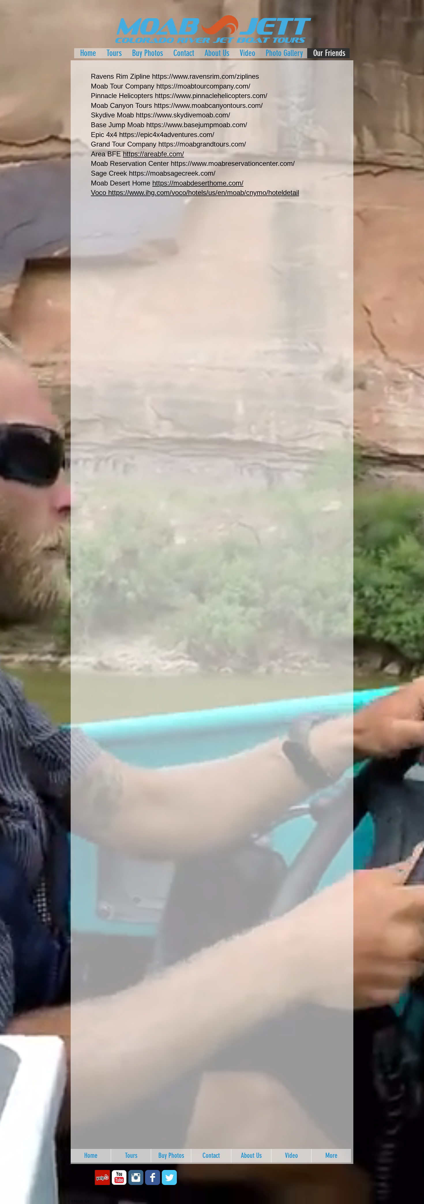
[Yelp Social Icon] (102, 1177)
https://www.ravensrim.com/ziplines (205, 76)
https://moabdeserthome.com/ (197, 183)
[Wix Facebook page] (152, 1177)
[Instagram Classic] (135, 1177)
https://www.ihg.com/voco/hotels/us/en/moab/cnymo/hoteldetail (203, 192)
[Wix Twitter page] (169, 1177)
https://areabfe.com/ (153, 154)
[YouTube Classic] (119, 1177)
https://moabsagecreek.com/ (172, 173)
